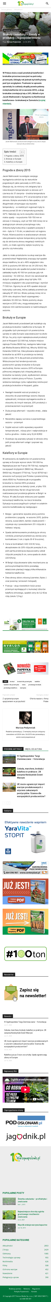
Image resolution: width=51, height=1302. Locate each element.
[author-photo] (25, 724)
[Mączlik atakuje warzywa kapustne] (9, 1228)
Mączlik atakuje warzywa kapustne (32, 1225)
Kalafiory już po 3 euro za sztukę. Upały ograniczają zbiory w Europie (25, 1056)
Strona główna (6, 9)
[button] (4, 3)
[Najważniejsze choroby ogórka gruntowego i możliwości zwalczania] (9, 1214)
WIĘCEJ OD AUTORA (33, 749)
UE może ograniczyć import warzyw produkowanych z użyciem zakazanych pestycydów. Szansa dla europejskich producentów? (31, 790)
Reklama (27, 1289)
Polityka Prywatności (21, 1291)
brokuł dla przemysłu (24, 681)
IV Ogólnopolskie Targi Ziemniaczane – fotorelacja (25, 1022)
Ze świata (26, 30)
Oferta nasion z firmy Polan (39, 700)
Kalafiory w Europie (14, 162)
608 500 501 (26, 1299)
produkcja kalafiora (10, 688)
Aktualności (18, 9)
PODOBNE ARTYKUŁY (13, 749)
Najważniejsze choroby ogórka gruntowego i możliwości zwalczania (31, 1214)
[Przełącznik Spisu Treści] (21, 152)
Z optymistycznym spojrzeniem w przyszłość (14, 700)
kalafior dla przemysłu (11, 685)
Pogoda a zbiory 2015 (15, 156)
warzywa (23, 688)
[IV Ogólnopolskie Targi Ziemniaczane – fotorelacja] (9, 759)
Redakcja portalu (15, 1289)
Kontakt (34, 1291)
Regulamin (36, 1289)
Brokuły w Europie (13, 159)
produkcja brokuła (34, 685)
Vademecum (17, 30)
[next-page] (8, 803)
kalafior (37, 681)
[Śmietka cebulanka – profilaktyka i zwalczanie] (9, 1201)
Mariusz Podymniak (14, 42)
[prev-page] (4, 803)
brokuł (12, 681)
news (24, 685)
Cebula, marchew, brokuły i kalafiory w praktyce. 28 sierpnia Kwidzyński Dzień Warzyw (25, 1031)
